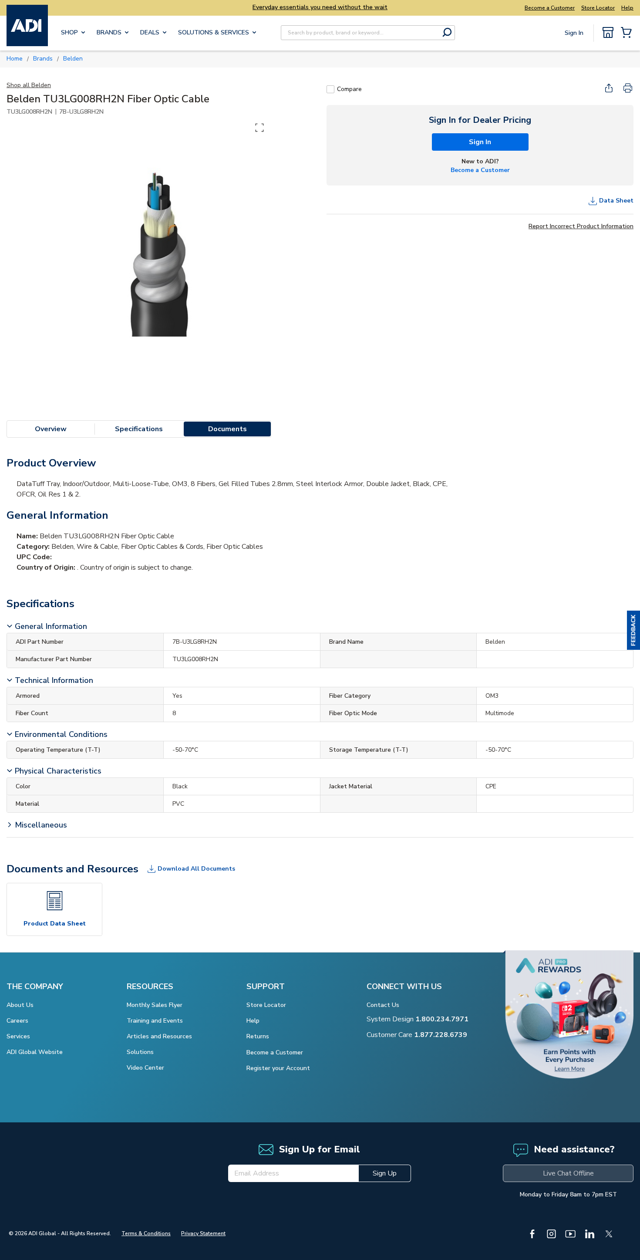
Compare (349, 89)
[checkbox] (330, 89)
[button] (633, 630)
